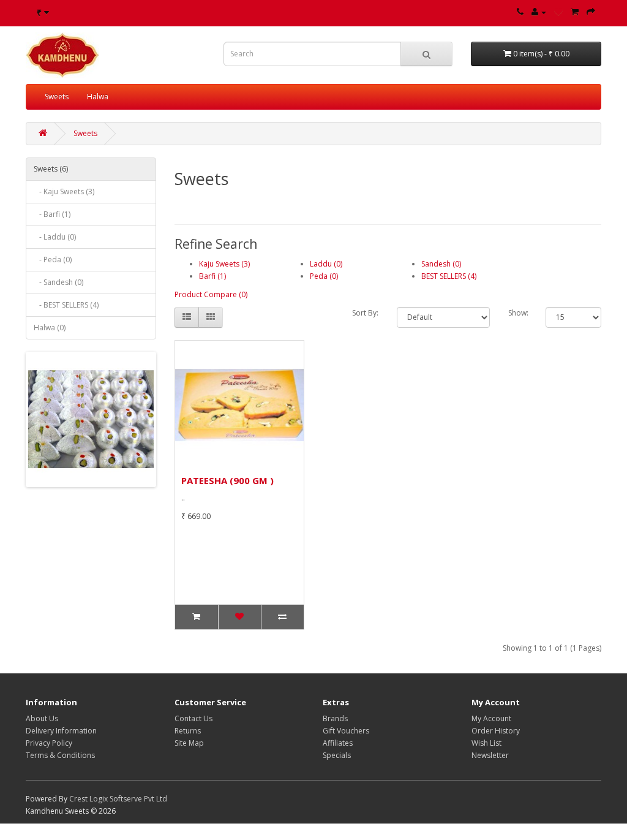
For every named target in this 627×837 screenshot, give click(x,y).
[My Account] (538, 12)
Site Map (189, 743)
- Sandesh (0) (58, 282)
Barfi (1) (212, 276)
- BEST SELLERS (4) (66, 305)
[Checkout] (591, 12)
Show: (517, 313)
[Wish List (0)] (558, 12)
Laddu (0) (326, 264)
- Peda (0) (53, 259)
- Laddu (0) (55, 237)
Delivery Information (61, 730)
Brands (335, 718)
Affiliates (338, 743)
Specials (337, 755)
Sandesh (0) (441, 264)
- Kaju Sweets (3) (64, 191)
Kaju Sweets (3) (224, 264)
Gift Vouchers (346, 730)
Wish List (486, 743)
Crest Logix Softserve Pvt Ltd (118, 798)
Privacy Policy (49, 743)
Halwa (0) (50, 327)
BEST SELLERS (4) (448, 276)
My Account (491, 718)
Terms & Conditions (60, 755)
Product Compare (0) (211, 294)
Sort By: (365, 313)
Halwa (97, 96)
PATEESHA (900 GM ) (227, 480)
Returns (188, 730)
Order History (495, 730)
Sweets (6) (51, 169)
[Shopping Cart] (575, 12)
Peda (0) (324, 276)
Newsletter (490, 755)
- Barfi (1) (52, 214)
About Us (42, 718)
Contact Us (193, 718)
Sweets (57, 96)
